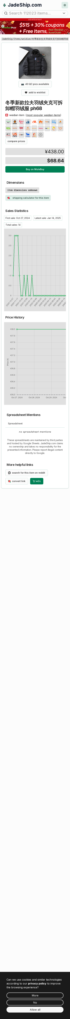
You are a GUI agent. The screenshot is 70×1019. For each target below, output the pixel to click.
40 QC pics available (35, 84)
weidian (26, 39)
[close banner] (2, 26)
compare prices (16, 141)
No (35, 1002)
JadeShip (7, 39)
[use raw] (41, 135)
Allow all (35, 1009)
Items (17, 39)
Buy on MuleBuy (35, 169)
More (35, 995)
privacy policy (37, 983)
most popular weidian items (43, 115)
